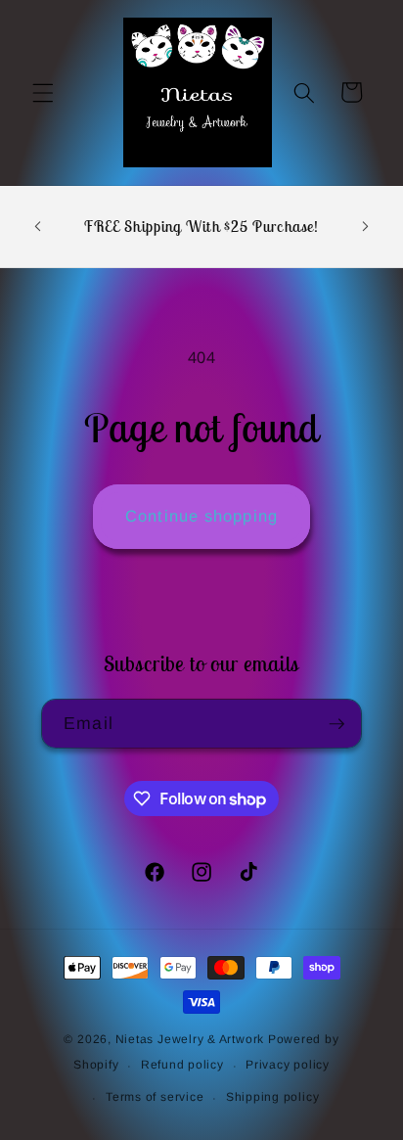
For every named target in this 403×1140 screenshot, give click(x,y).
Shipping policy (273, 1097)
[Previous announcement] (38, 226)
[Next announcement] (365, 226)
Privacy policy (288, 1065)
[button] (43, 91)
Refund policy (182, 1065)
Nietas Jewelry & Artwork (189, 1039)
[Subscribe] (336, 724)
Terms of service (154, 1097)
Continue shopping (201, 515)
